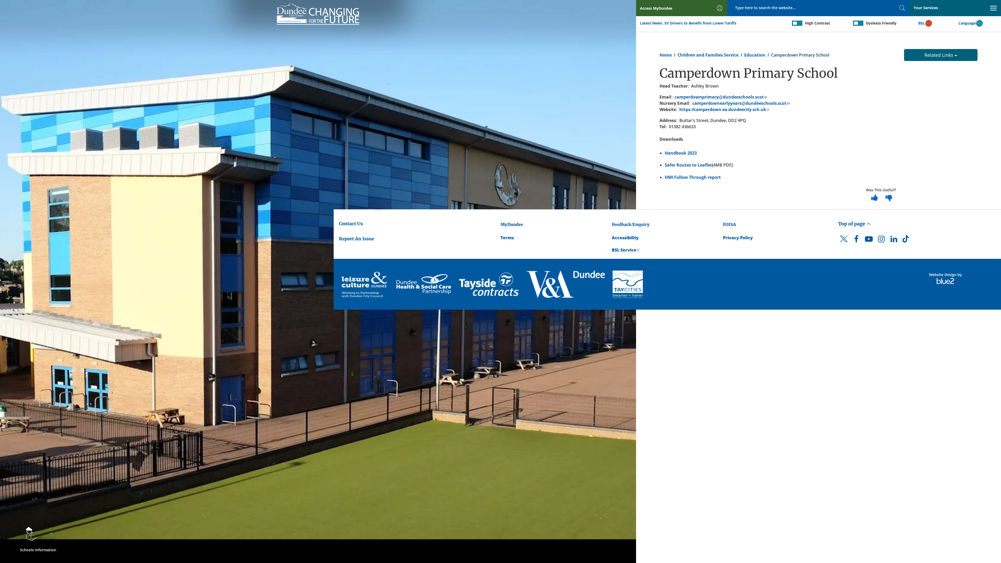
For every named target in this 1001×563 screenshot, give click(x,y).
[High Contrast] (797, 23)
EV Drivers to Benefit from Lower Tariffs (700, 23)
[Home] (318, 13)
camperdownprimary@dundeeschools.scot (719, 97)
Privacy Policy (738, 238)
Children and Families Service (707, 55)
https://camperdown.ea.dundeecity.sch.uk (722, 109)
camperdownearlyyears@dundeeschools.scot (739, 103)
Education (754, 55)
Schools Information (38, 549)
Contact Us (351, 224)
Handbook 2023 (681, 153)
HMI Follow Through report (693, 177)
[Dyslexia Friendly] (858, 23)
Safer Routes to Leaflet (688, 165)
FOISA (729, 224)
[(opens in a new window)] (365, 284)
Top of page (852, 224)
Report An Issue (356, 239)
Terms (507, 238)
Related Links (939, 55)
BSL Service (624, 250)
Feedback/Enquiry (631, 224)
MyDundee (511, 224)
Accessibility (625, 238)
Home (666, 55)
